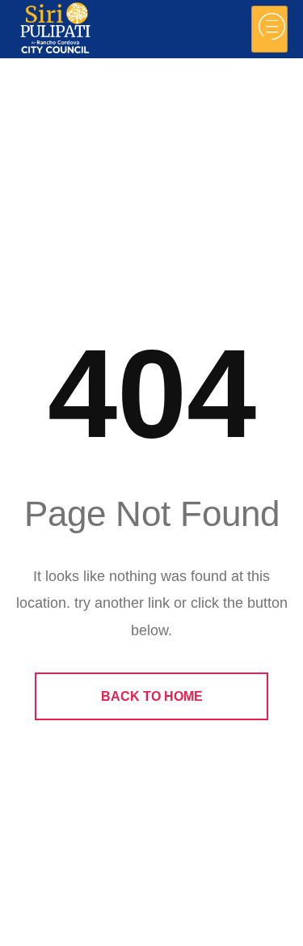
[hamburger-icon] (269, 29)
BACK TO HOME (152, 696)
